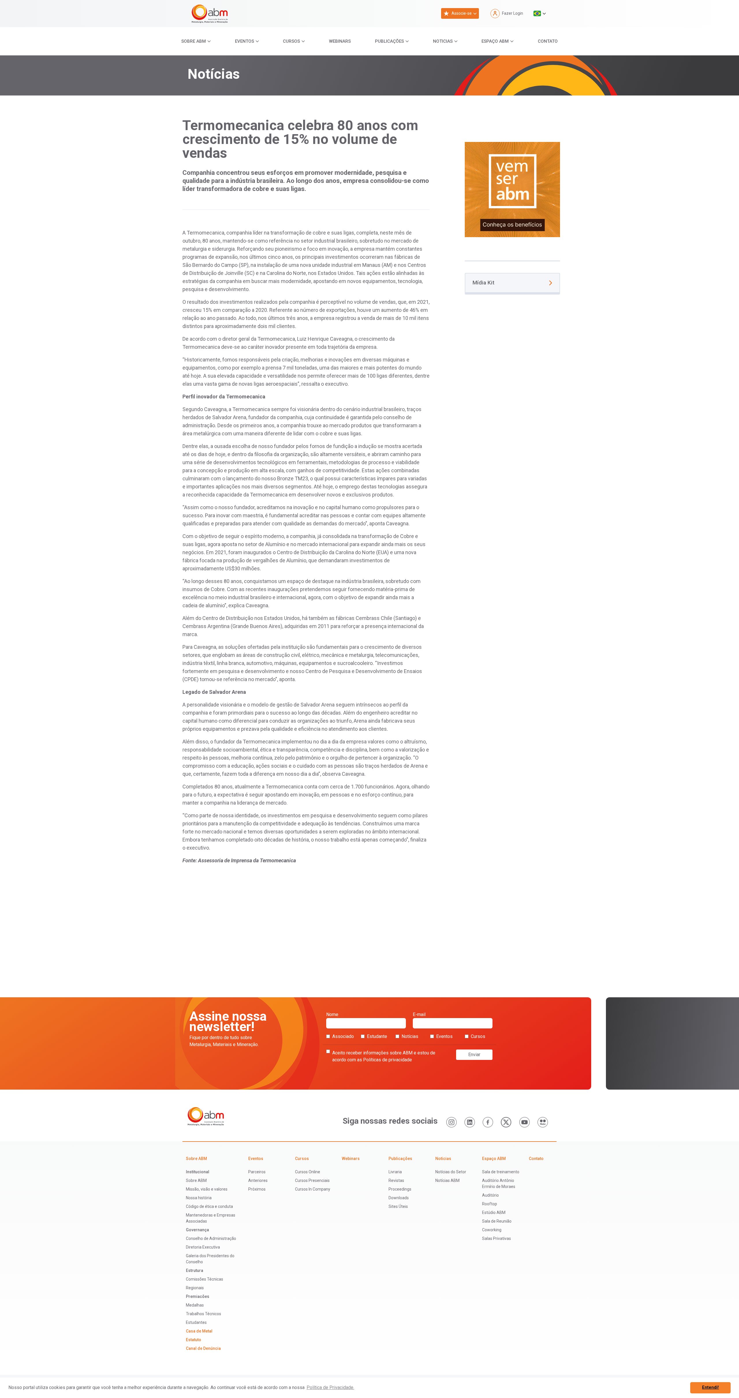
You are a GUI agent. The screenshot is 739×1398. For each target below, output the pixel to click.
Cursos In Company (312, 1189)
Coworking (491, 1230)
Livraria (395, 1172)
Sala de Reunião (497, 1221)
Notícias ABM (447, 1180)
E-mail (419, 1014)
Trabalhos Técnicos (203, 1313)
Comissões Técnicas (204, 1279)
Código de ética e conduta (209, 1206)
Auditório (490, 1195)
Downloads (399, 1197)
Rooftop (489, 1204)
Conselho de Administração (211, 1238)
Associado (343, 1036)
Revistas (396, 1180)
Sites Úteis (398, 1206)
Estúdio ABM (493, 1212)
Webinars (340, 41)
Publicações (389, 41)
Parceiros (257, 1172)
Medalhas (195, 1305)
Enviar (474, 1054)
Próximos (257, 1189)
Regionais (195, 1287)
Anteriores (258, 1180)
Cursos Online (307, 1172)
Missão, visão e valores (206, 1189)
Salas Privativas (496, 1238)
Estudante (377, 1036)
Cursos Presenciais (312, 1180)
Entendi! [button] (710, 1387)
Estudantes (196, 1322)
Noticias (443, 41)
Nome (332, 1014)
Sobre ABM (193, 41)
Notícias (410, 1036)
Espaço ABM (495, 41)
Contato (548, 41)
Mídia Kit (483, 282)
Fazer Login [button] (512, 13)
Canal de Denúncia (203, 1348)
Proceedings (400, 1189)
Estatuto (193, 1339)
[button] (539, 13)
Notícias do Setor (450, 1172)
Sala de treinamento (500, 1172)
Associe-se (461, 13)
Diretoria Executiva (203, 1247)
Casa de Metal (199, 1331)
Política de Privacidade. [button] (330, 1387)
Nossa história (199, 1197)
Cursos (291, 41)
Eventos (244, 41)
